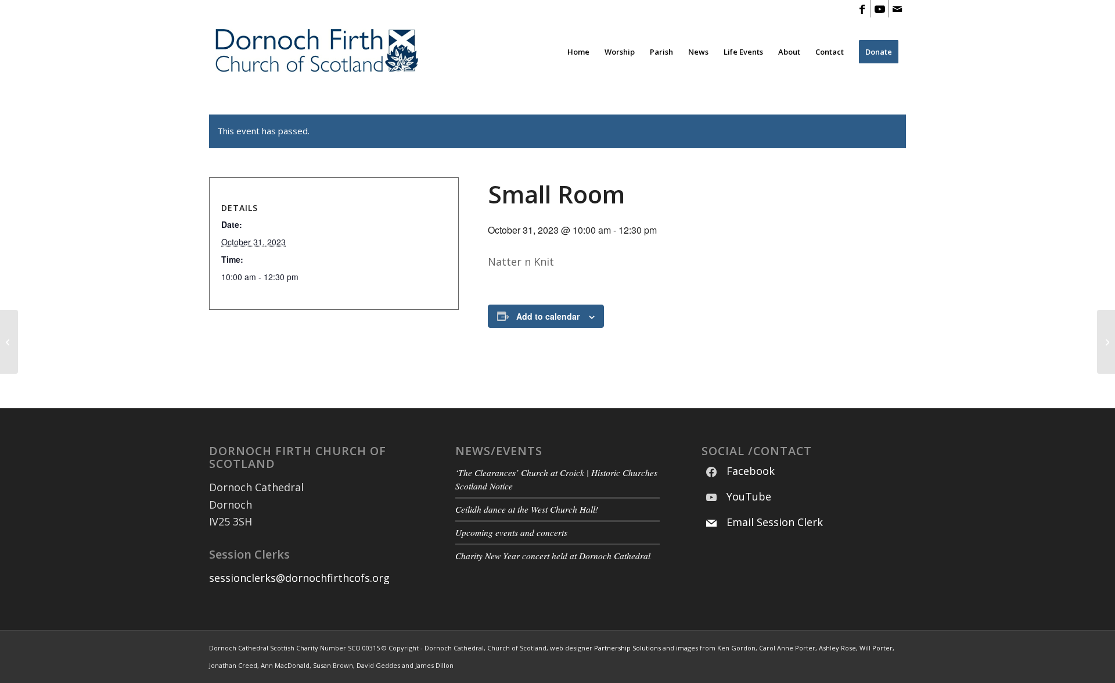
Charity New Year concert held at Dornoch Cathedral (552, 556)
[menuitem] (578, 51)
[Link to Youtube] (879, 8)
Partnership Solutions (627, 647)
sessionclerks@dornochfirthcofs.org (299, 578)
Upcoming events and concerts (511, 532)
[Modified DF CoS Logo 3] (315, 51)
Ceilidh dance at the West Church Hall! (526, 509)
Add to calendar (548, 316)
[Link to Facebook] (862, 8)
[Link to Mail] (897, 8)
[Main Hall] (9, 342)
